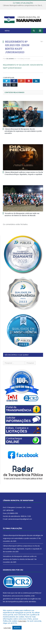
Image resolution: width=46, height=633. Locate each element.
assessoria (19, 596)
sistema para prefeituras (32, 593)
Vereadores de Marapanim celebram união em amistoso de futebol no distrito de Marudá (22, 214)
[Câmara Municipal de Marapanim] (23, 19)
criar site (17, 593)
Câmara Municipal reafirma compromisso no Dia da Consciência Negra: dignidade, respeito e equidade (23, 5)
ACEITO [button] (17, 627)
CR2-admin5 (10, 58)
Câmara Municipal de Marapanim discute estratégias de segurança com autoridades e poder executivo (23, 131)
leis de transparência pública (13, 601)
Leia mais (22, 621)
